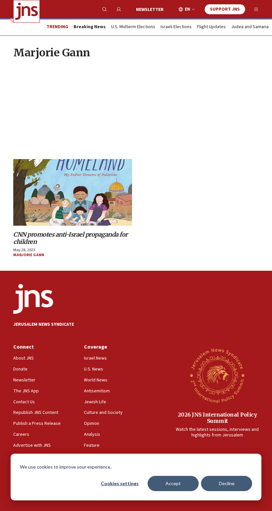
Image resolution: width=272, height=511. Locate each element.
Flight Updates (211, 27)
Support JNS (225, 9)
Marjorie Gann (28, 255)
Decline (227, 483)
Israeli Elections (176, 27)
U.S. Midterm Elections (133, 27)
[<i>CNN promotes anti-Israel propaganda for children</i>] (72, 192)
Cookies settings (120, 483)
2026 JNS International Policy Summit (217, 417)
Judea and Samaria (250, 27)
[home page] (26, 11)
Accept (173, 483)
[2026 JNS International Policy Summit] (217, 375)
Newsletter (150, 9)
